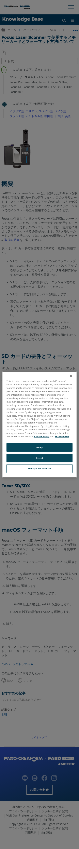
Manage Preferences (39, 468)
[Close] (71, 376)
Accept (39, 447)
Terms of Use (62, 436)
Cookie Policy (41, 436)
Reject (39, 457)
